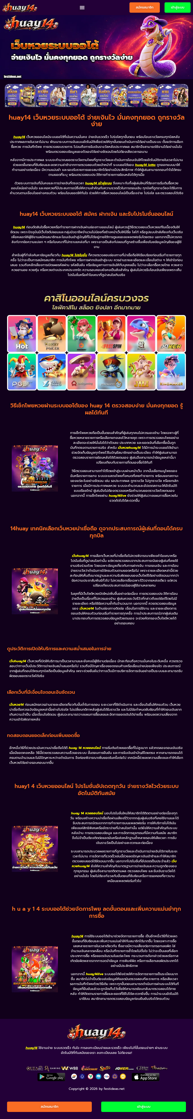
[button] (82, 8)
